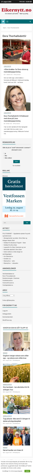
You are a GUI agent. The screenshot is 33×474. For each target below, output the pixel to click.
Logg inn (5, 311)
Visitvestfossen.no (8, 283)
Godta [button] (27, 471)
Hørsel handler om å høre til (13, 450)
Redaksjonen (17, 360)
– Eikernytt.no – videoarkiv (10, 263)
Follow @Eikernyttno (9, 300)
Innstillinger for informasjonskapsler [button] (12, 471)
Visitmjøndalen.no (8, 285)
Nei (6, 155)
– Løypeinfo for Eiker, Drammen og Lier (14, 247)
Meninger (5, 447)
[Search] (30, 21)
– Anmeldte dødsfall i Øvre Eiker (12, 249)
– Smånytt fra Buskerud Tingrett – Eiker (14, 243)
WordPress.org (7, 320)
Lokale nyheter (7, 66)
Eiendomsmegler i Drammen (11, 278)
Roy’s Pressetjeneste (9, 276)
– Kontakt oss (7, 258)
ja (5, 153)
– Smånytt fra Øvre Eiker (10, 245)
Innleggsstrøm (7, 314)
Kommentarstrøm (8, 317)
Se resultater (16, 165)
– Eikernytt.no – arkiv (9, 261)
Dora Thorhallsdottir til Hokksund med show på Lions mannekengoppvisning (16, 118)
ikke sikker (8, 158)
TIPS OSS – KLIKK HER (25, 1)
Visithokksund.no (8, 280)
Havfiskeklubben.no (8, 274)
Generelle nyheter (7, 384)
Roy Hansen (18, 74)
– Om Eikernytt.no (8, 256)
